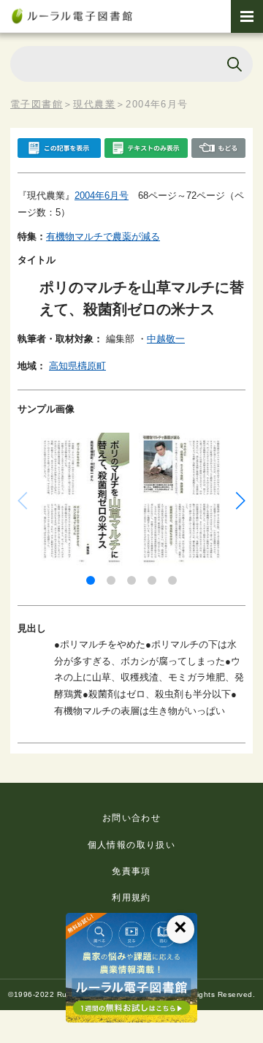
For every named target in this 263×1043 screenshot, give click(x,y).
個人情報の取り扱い (132, 845)
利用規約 (131, 897)
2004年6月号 (102, 195)
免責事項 (131, 871)
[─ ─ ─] (247, 16)
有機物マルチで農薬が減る (103, 236)
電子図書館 (36, 104)
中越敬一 (166, 338)
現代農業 (94, 104)
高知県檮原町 (77, 365)
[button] (90, 580)
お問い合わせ (131, 818)
